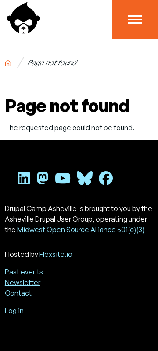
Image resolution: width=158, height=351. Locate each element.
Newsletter (22, 282)
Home (7, 61)
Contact (18, 293)
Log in (14, 310)
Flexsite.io (56, 254)
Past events (24, 271)
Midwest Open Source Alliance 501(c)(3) (80, 229)
